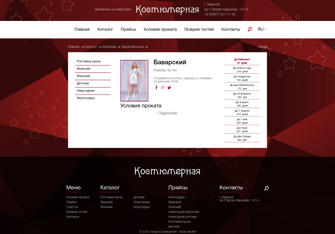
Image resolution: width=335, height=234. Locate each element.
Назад (262, 47)
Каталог (105, 30)
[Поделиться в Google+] (163, 87)
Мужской (174, 202)
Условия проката (160, 30)
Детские (83, 83)
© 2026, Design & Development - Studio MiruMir (167, 232)
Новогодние (85, 90)
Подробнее (167, 113)
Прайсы (128, 30)
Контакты (230, 30)
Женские (109, 47)
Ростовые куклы (89, 61)
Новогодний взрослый (183, 212)
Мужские (83, 68)
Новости (72, 207)
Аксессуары (86, 98)
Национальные (132, 47)
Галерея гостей (199, 30)
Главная (82, 30)
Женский (174, 207)
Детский (174, 226)
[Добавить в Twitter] (169, 87)
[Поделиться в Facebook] (156, 87)
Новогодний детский (182, 216)
